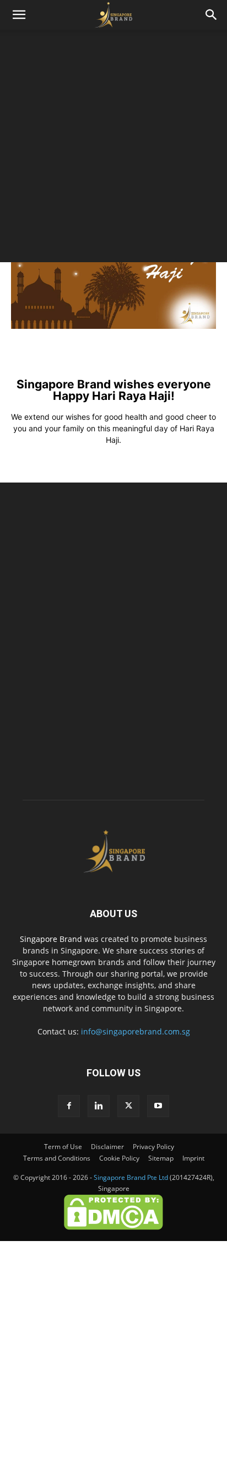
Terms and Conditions (56, 1158)
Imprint (193, 1158)
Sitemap (161, 1158)
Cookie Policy (119, 1158)
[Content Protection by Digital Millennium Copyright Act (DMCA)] (113, 1227)
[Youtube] (158, 1106)
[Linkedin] (99, 1106)
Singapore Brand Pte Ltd (131, 1177)
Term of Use (63, 1146)
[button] (18, 15)
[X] (128, 1106)
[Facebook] (69, 1106)
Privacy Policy (153, 1146)
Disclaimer (107, 1146)
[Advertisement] (113, 148)
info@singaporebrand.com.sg (135, 1031)
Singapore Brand (51, 939)
